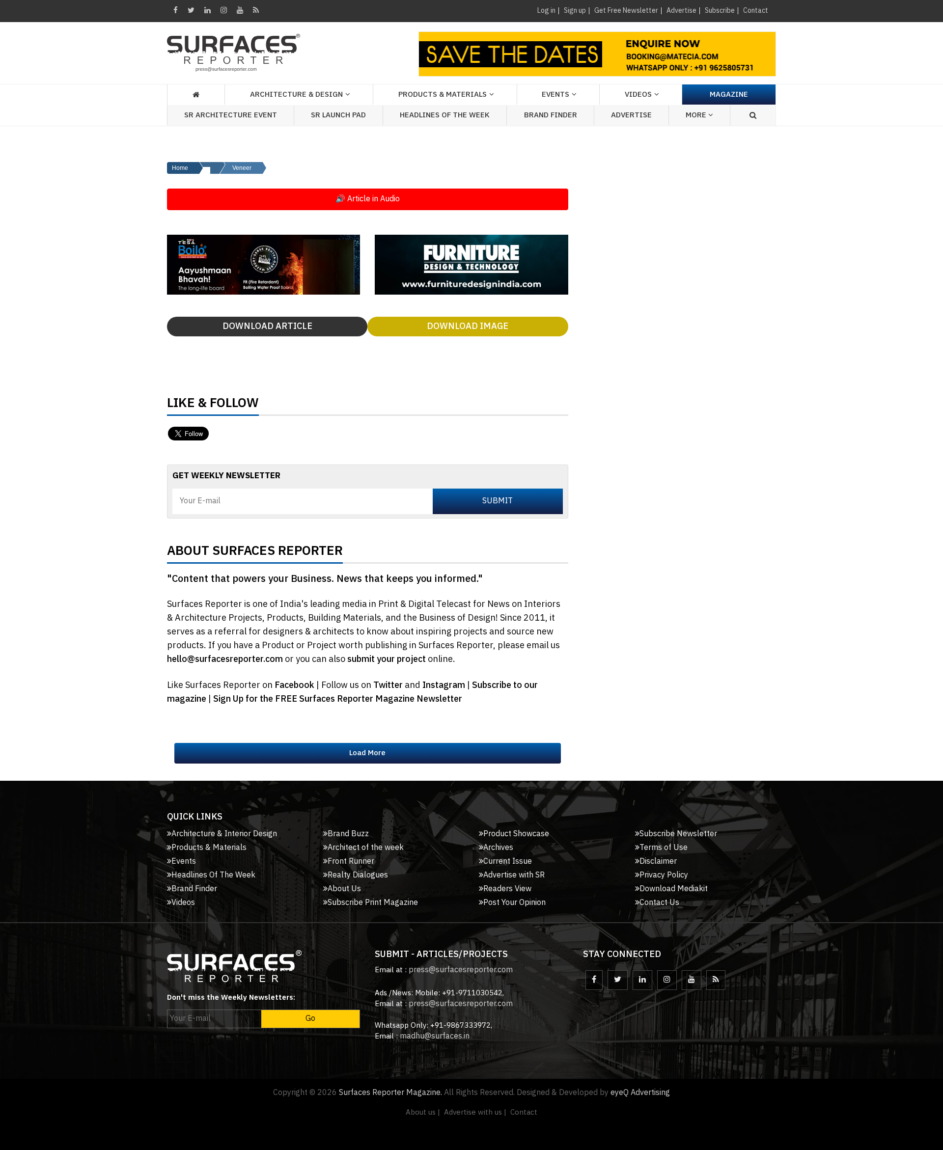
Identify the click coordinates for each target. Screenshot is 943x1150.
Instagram (444, 685)
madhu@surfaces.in (435, 1036)
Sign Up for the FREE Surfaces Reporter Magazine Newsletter (337, 699)
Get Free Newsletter (626, 10)
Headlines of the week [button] (445, 115)
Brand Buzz (348, 834)
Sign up (575, 10)
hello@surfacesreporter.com (225, 659)
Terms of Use (663, 847)
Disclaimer (658, 861)
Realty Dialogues (358, 875)
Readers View (507, 889)
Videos (638, 94)
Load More (367, 753)
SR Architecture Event (230, 115)
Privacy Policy (663, 875)
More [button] (697, 115)
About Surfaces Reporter (255, 553)
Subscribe (720, 10)
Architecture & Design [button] (296, 94)
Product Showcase (516, 834)
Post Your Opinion (514, 902)
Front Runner (351, 861)
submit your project (386, 659)
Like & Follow (213, 405)
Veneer (241, 167)
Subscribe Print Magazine (373, 902)
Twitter (389, 685)
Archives (498, 847)
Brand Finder (550, 115)
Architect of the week (366, 847)
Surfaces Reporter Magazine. (390, 1092)
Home (180, 167)
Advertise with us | (475, 1112)
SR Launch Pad (338, 115)
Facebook (295, 685)
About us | (423, 1112)
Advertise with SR (514, 875)
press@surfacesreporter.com (461, 970)
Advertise (681, 10)
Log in (546, 10)
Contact (755, 10)
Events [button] (555, 94)
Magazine (729, 94)
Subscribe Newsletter (678, 834)
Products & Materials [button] (442, 94)
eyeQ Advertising (640, 1092)
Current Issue (507, 861)
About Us (344, 889)
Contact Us (659, 902)
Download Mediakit (673, 889)
